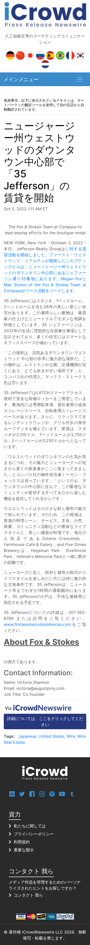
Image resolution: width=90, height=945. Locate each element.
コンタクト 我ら (28, 895)
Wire (70, 736)
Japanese (27, 736)
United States (51, 736)
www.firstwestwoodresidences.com (37, 624)
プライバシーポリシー (34, 833)
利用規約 (22, 841)
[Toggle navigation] (79, 79)
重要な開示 (24, 849)
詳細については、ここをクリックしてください (45, 721)
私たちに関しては (30, 825)
